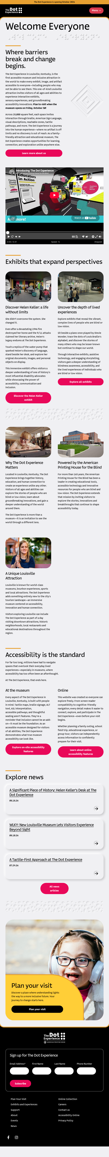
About (14, 1115)
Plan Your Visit (18, 1099)
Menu (95, 10)
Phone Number (84, 1064)
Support (15, 1110)
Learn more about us (34, 153)
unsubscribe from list (38, 1085)
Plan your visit (37, 1009)
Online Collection (67, 1099)
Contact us (64, 1110)
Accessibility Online (68, 1115)
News (14, 1126)
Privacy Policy (65, 1121)
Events (14, 1121)
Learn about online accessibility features (80, 752)
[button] (8, 236)
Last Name (59, 1064)
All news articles (54, 888)
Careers (62, 1104)
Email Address (17, 1064)
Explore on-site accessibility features (28, 749)
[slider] (7, 232)
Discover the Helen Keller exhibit (28, 398)
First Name (37, 1064)
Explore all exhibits (81, 382)
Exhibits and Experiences (24, 1104)
